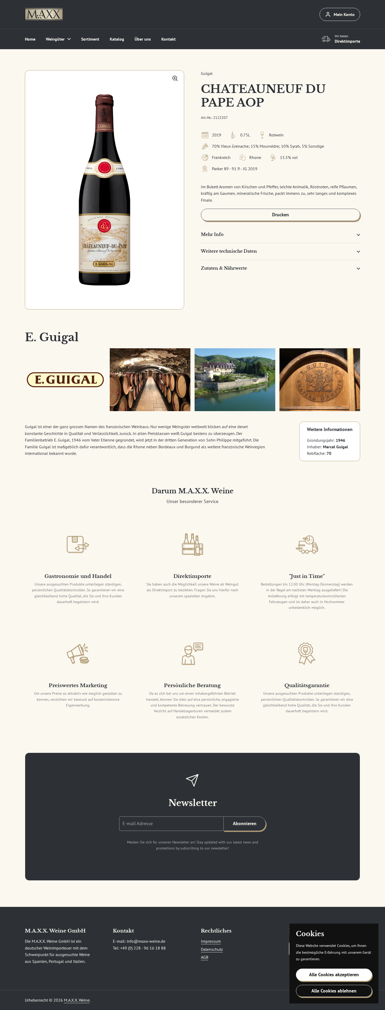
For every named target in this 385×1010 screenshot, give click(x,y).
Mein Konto (344, 14)
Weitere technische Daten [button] (229, 251)
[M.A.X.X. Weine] (44, 14)
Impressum (211, 941)
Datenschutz (212, 949)
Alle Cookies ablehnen (333, 991)
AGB (204, 957)
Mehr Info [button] (212, 234)
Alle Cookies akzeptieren (334, 975)
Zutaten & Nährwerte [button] (224, 268)
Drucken (280, 215)
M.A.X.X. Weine (77, 1000)
